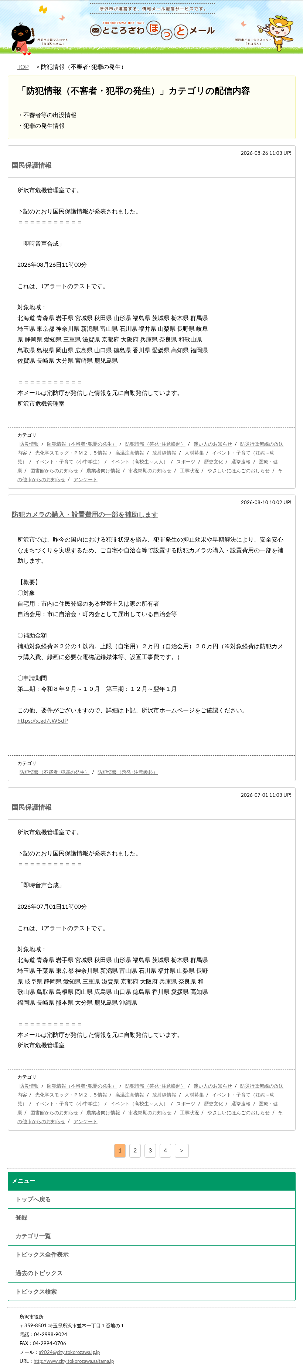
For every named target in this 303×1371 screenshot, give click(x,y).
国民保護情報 (32, 165)
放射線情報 (164, 453)
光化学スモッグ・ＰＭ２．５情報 (71, 453)
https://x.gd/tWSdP (42, 721)
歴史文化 (213, 462)
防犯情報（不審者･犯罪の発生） (82, 444)
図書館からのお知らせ (54, 470)
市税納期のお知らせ (149, 470)
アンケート (86, 479)
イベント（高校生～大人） (139, 462)
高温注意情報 (129, 453)
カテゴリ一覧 (33, 1236)
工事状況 (189, 470)
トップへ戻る (33, 1199)
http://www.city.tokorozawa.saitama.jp (74, 1361)
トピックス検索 (36, 1292)
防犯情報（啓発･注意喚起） (155, 444)
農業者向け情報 (103, 470)
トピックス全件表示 (42, 1255)
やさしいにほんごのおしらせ (238, 470)
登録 (21, 1218)
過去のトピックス (39, 1273)
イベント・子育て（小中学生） (68, 462)
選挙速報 (241, 462)
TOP (23, 67)
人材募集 (194, 453)
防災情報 (29, 444)
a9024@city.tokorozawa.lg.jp (69, 1352)
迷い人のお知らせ (213, 444)
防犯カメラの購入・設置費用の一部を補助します (85, 515)
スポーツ (185, 462)
